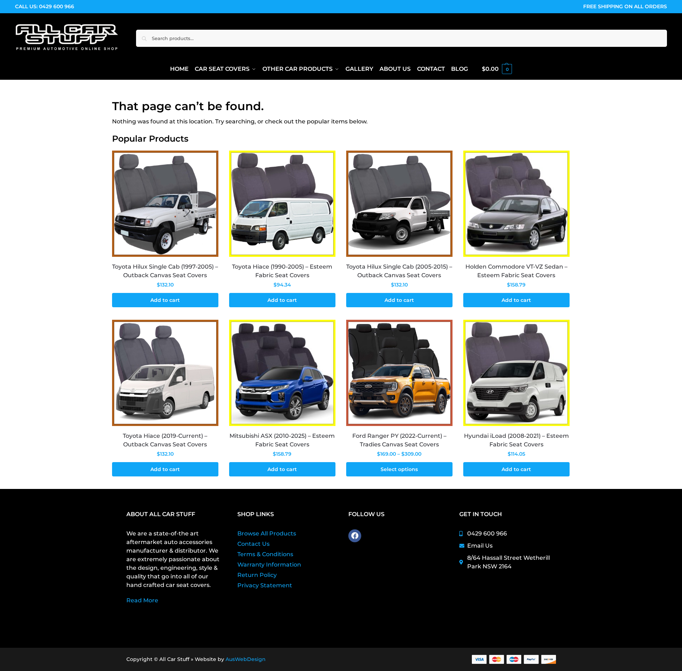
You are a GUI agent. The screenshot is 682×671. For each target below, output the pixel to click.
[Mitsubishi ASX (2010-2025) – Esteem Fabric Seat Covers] (282, 373)
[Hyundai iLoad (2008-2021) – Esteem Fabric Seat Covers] (516, 373)
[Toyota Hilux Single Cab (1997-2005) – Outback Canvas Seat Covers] (165, 204)
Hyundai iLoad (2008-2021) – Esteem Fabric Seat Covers (516, 440)
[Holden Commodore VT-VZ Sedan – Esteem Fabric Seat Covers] (516, 204)
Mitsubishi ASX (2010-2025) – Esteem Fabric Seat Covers (282, 440)
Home (120, 89)
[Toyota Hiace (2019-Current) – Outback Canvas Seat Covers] (165, 373)
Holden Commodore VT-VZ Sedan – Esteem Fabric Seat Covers (516, 271)
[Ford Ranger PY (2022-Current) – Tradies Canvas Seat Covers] (399, 373)
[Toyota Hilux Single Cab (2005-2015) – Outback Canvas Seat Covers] (399, 204)
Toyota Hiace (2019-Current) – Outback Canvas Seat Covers (165, 440)
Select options (399, 469)
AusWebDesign (246, 659)
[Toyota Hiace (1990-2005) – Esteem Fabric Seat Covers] (282, 204)
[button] (497, 69)
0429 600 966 (56, 6)
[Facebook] (354, 535)
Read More (142, 600)
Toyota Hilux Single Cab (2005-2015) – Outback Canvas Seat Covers (399, 271)
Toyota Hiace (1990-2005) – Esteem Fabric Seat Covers (282, 271)
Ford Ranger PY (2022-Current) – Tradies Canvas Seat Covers (399, 440)
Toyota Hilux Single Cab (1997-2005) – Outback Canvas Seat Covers (165, 271)
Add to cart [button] (165, 300)
